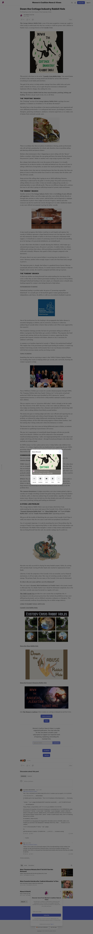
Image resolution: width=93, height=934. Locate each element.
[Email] (46, 478)
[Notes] (52, 478)
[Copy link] (34, 478)
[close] (60, 451)
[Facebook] (40, 478)
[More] (58, 478)
